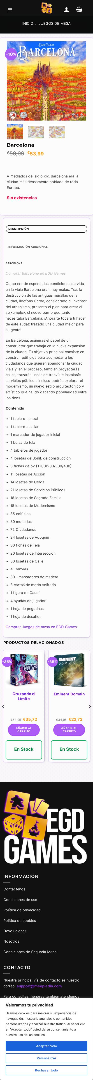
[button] (10, 9)
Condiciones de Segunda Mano (30, 952)
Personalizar (46, 1058)
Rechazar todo (46, 1070)
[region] (46, 1039)
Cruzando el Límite (23, 696)
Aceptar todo (46, 1046)
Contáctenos (14, 889)
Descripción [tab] (18, 229)
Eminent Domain (69, 694)
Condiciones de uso (20, 899)
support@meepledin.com (39, 986)
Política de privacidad (22, 910)
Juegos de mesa (55, 23)
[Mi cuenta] (66, 9)
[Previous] (14, 81)
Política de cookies (19, 920)
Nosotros (11, 941)
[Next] (79, 81)
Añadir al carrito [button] (24, 730)
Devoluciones (14, 931)
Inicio (27, 23)
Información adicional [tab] (28, 247)
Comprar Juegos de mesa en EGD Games (41, 627)
